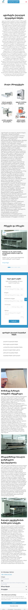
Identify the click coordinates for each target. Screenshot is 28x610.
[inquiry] (26, 299)
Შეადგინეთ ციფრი (13, 1)
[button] (9, 267)
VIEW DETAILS (7, 94)
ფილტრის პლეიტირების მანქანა (10, 341)
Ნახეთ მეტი (5, 262)
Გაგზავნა (14, 321)
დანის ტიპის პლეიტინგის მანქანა (10, 352)
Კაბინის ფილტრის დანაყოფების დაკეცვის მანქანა (7, 121)
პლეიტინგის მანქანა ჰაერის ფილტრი (11, 355)
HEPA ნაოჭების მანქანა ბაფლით (21, 121)
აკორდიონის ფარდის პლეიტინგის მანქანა (12, 347)
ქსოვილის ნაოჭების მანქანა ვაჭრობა (11, 350)
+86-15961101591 (6, 574)
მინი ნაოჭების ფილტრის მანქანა (10, 344)
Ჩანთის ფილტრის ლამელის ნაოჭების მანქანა (7, 103)
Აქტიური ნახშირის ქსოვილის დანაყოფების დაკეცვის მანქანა (21, 103)
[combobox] (7, 307)
